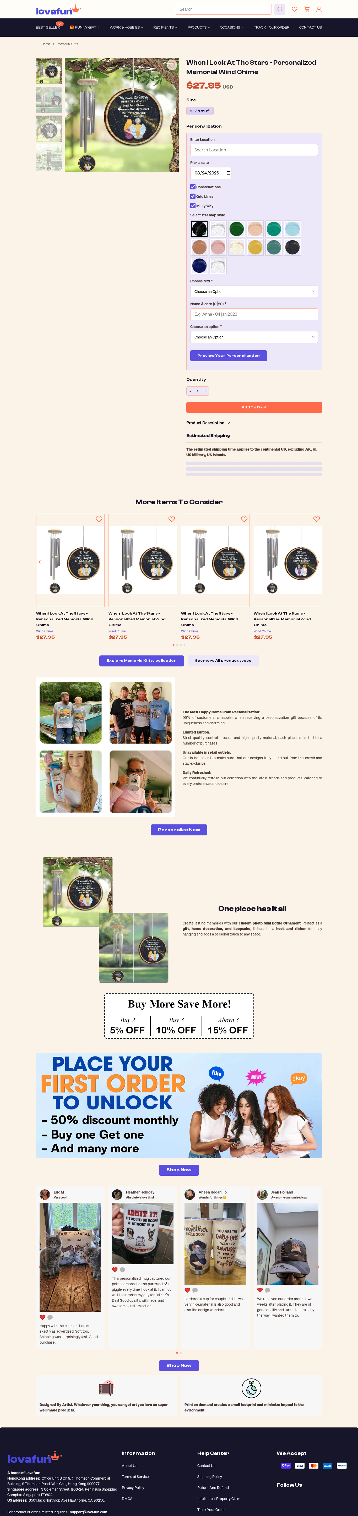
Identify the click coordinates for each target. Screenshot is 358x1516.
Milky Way (204, 205)
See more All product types (223, 661)
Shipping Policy (209, 1476)
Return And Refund (213, 1487)
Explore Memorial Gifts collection (142, 661)
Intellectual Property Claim (218, 1498)
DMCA (127, 1498)
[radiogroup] (254, 247)
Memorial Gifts (68, 44)
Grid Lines (204, 196)
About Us (129, 1465)
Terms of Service (135, 1476)
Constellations (208, 186)
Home (45, 44)
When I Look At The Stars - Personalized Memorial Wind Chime (64, 619)
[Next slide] (175, 115)
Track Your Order (211, 1509)
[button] (254, 139)
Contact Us (206, 1465)
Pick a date (199, 162)
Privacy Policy (133, 1487)
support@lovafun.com (88, 1511)
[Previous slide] (69, 115)
